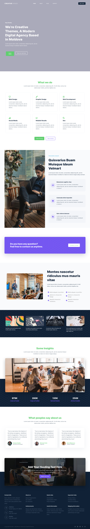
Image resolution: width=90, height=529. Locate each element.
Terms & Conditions (73, 501)
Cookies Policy (72, 499)
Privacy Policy (71, 498)
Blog (47, 3)
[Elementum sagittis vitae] (53, 185)
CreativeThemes (30, 526)
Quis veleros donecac (63, 213)
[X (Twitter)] (77, 526)
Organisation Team (52, 499)
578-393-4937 (13, 513)
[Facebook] (75, 526)
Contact (55, 3)
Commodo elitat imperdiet (64, 197)
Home (34, 3)
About (41, 3)
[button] (15, 321)
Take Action (81, 3)
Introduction (50, 498)
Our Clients (29, 499)
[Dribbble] (82, 526)
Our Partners (29, 501)
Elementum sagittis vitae (64, 182)
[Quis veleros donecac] (53, 216)
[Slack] (85, 526)
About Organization (31, 498)
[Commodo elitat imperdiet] (53, 201)
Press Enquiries (51, 501)
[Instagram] (80, 526)
